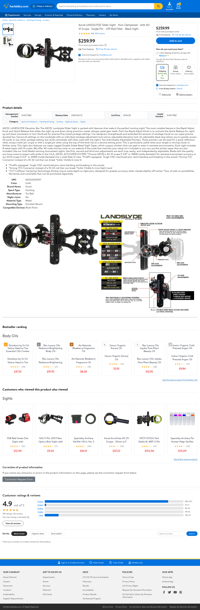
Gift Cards (47, 594)
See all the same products (186, 459)
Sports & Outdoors (17, 20)
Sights (82, 121)
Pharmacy (90, 15)
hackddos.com (105, 54)
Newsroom (8, 585)
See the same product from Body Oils (180, 379)
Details (179, 89)
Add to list (166, 94)
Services (27, 15)
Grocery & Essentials (54, 15)
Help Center (98, 562)
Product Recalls (89, 594)
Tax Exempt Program (92, 598)
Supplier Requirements (13, 598)
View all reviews (13, 523)
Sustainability (9, 594)
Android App (167, 581)
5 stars (40, 501)
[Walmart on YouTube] (175, 592)
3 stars (40, 508)
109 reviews (100, 33)
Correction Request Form (19, 479)
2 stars (40, 512)
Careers (102, 15)
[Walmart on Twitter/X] (169, 592)
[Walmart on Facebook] (164, 592)
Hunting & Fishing (34, 20)
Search (192, 533)
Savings (38, 15)
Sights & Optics (71, 121)
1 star (41, 515)
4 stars (40, 505)
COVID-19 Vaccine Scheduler (96, 577)
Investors (7, 589)
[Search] (158, 6)
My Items (114, 15)
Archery (46, 20)
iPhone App (167, 577)
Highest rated (38, 533)
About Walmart (10, 577)
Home (5, 20)
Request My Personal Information (137, 589)
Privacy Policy (128, 581)
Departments (14, 15)
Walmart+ (47, 589)
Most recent (19, 533)
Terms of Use (128, 577)
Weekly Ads (137, 562)
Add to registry (185, 94)
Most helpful (56, 533)
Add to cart (175, 40)
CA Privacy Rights (130, 585)
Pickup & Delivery (74, 15)
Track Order (118, 562)
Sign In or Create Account (72, 562)
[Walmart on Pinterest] (180, 592)
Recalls (86, 585)
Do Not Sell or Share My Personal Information (148, 607)
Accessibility (88, 589)
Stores (45, 581)
